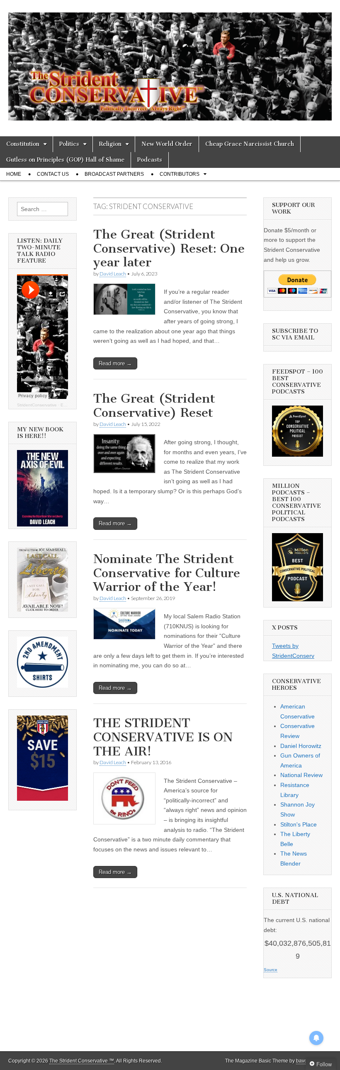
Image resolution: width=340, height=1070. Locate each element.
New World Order (166, 144)
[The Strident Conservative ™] (170, 62)
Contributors (179, 174)
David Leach (113, 274)
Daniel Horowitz (300, 746)
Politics (69, 144)
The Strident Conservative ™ (81, 1061)
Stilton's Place (298, 824)
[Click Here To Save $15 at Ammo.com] (42, 798)
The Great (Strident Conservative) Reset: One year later (169, 248)
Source (270, 969)
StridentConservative (37, 405)
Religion (110, 144)
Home (13, 174)
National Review (301, 775)
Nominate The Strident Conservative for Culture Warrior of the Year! (166, 572)
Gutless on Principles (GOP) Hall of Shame (65, 159)
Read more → (115, 363)
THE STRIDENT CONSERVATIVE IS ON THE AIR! (163, 737)
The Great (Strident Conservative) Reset (154, 405)
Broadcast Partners (114, 174)
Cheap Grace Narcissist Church (249, 144)
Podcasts (149, 159)
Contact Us (53, 174)
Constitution (22, 144)
